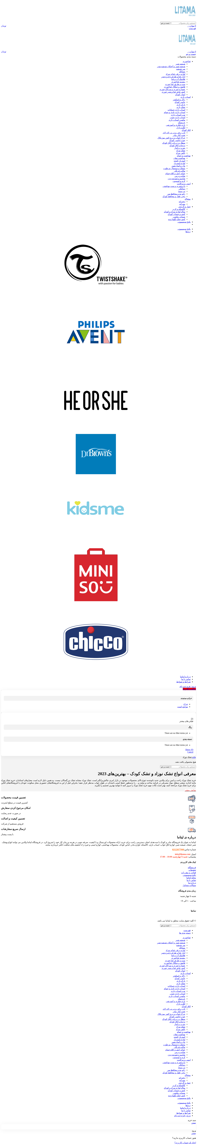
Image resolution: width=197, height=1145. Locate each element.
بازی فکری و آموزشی (175, 125)
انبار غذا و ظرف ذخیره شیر (173, 77)
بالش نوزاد (180, 153)
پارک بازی (180, 105)
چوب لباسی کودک (177, 140)
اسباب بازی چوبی (177, 117)
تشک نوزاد (180, 150)
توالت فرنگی (179, 171)
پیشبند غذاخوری (178, 82)
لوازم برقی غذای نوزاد (175, 74)
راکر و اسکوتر (179, 99)
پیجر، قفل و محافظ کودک (174, 196)
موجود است (182, 707)
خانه (194, 757)
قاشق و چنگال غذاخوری (174, 87)
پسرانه (182, 204)
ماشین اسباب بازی (177, 120)
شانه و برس (179, 176)
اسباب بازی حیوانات (176, 110)
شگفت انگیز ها (189, 689)
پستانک (182, 71)
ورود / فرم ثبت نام (182, 1115)
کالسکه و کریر (178, 209)
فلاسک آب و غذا (178, 79)
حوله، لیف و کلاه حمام (175, 173)
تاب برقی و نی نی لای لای (174, 133)
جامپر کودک (180, 102)
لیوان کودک (180, 94)
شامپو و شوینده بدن (176, 178)
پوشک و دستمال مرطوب (174, 168)
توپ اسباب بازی (178, 115)
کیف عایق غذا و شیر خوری (173, 92)
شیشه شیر (180, 64)
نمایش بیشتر (190, 790)
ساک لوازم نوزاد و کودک (174, 212)
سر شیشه (180, 69)
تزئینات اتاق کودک (177, 145)
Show (189, 749)
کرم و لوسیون (179, 181)
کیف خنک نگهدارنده (176, 219)
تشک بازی (180, 107)
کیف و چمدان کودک (176, 214)
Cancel (190, 752)
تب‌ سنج (181, 191)
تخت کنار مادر (179, 135)
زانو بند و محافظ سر (176, 194)
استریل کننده (179, 161)
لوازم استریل (179, 163)
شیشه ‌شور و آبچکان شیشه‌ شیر (171, 66)
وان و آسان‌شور (178, 166)
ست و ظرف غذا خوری (175, 84)
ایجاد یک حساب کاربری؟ (185, 1143)
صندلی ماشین (179, 217)
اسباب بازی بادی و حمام (174, 112)
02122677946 (178, 849)
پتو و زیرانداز (179, 148)
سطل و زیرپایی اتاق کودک (173, 143)
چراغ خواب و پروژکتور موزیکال (171, 138)
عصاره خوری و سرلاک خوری (172, 89)
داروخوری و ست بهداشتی (174, 186)
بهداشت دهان (179, 158)
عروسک (181, 122)
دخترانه (182, 201)
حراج (185, 704)
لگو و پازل (180, 127)
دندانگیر (182, 189)
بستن (193, 1123)
